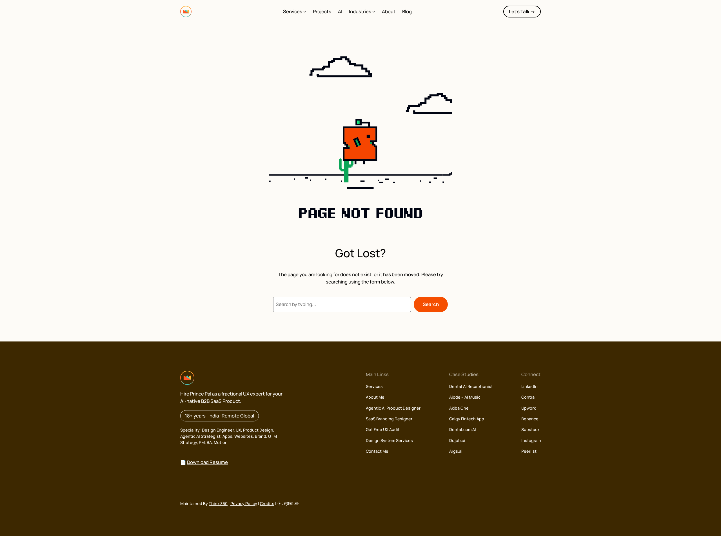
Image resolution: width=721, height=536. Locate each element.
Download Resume (207, 462)
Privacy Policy (243, 503)
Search (431, 304)
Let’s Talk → (522, 11)
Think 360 (218, 503)
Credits (267, 503)
